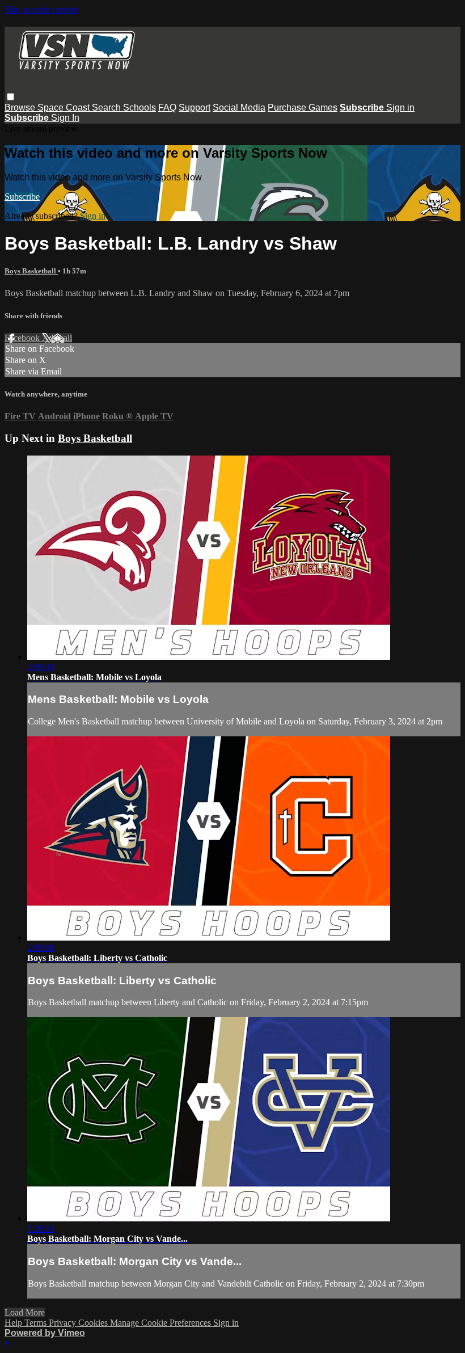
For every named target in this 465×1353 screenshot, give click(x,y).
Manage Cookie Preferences (161, 1322)
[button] (10, 96)
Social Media (239, 107)
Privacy (63, 1322)
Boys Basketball (31, 271)
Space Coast (64, 107)
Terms (36, 1322)
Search (107, 107)
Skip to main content (41, 9)
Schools (139, 107)
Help (14, 1322)
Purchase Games (302, 107)
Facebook (23, 338)
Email (61, 338)
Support (194, 107)
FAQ (167, 107)
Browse (21, 107)
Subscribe (22, 196)
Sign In (65, 118)
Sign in (400, 107)
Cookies (94, 1322)
